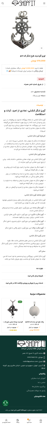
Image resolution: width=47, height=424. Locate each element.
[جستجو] (3, 3)
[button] (34, 317)
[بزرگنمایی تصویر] (41, 48)
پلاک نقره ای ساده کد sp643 (34, 322)
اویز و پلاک (36, 95)
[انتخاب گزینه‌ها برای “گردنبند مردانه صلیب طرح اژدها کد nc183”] (13, 317)
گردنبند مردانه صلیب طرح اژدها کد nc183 (13, 323)
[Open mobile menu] (44, 3)
